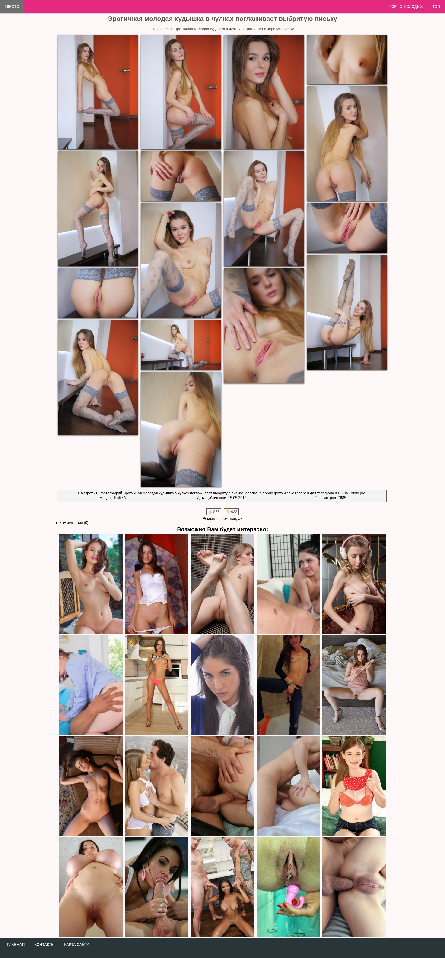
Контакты (44, 945)
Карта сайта (76, 945)
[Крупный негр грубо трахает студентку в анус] (91, 685)
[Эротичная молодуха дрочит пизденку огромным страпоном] (353, 685)
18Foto (12, 7)
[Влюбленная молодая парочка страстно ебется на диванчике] (156, 786)
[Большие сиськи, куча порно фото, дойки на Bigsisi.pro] (91, 887)
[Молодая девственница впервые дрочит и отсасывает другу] (353, 786)
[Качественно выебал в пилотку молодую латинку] (288, 786)
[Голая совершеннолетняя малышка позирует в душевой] (222, 584)
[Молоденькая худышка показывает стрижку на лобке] (353, 584)
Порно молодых (406, 7)
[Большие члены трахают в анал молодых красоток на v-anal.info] (353, 887)
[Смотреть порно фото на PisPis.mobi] (288, 887)
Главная (16, 945)
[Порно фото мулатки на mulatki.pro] (222, 887)
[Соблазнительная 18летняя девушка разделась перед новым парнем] (156, 584)
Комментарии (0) (74, 523)
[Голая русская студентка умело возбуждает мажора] (91, 786)
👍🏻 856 (213, 512)
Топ (436, 7)
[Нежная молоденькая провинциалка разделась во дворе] (91, 584)
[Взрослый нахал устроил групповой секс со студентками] (222, 786)
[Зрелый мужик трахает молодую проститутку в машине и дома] (288, 685)
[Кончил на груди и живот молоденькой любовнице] (156, 685)
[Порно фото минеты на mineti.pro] (156, 887)
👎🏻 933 (231, 512)
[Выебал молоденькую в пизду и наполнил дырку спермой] (222, 685)
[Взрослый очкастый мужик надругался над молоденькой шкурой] (288, 584)
